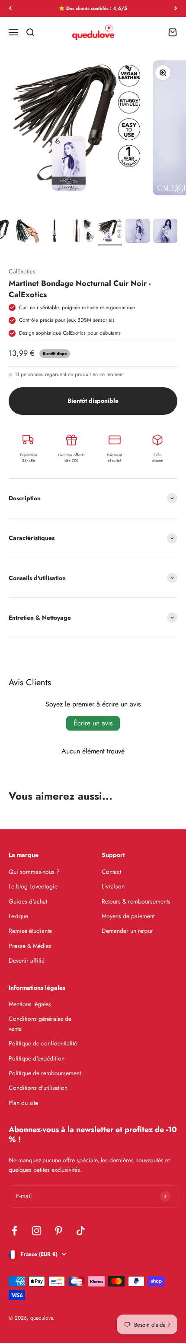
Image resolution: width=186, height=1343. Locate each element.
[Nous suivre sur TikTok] (81, 1230)
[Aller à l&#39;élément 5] (82, 231)
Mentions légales (30, 1004)
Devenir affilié (27, 960)
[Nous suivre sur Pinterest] (58, 1230)
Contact (111, 871)
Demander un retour (127, 930)
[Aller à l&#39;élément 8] (165, 231)
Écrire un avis (93, 723)
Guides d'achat (28, 901)
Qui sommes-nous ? (34, 871)
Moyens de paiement (128, 916)
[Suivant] (175, 8)
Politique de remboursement (45, 1073)
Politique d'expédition (36, 1058)
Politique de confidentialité (43, 1043)
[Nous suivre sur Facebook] (14, 1230)
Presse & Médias (30, 945)
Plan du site (23, 1102)
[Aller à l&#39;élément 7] (137, 231)
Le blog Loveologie (33, 886)
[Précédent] (10, 8)
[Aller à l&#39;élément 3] (27, 231)
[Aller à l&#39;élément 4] (54, 231)
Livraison (113, 886)
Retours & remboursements (136, 901)
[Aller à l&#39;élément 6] (110, 231)
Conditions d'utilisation (38, 1087)
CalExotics (22, 271)
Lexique (18, 916)
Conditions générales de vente (40, 1023)
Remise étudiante (30, 930)
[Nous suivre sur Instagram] (36, 1230)
